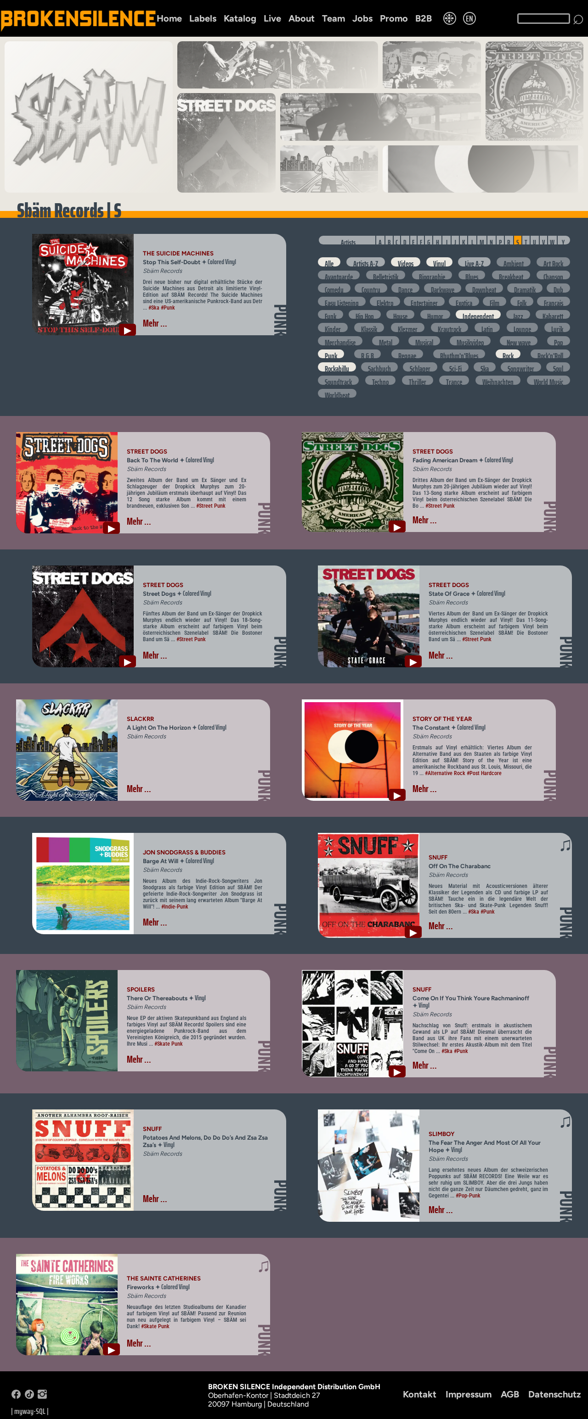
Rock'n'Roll (550, 354)
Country (371, 288)
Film (494, 301)
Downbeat (484, 288)
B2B (423, 18)
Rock (508, 354)
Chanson (553, 275)
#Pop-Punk (468, 1195)
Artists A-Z (365, 262)
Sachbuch (379, 367)
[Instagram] (42, 1396)
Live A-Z (474, 262)
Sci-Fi (455, 367)
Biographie (432, 275)
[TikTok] (29, 1396)
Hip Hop (365, 314)
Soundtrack (338, 380)
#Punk (168, 308)
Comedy (334, 288)
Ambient (513, 262)
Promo (394, 18)
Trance (454, 380)
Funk (330, 314)
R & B (367, 354)
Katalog (240, 18)
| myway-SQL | (30, 1411)
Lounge (522, 327)
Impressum (469, 1394)
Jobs (362, 18)
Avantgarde (339, 275)
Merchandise (340, 341)
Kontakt (419, 1394)
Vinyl (439, 262)
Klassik (369, 327)
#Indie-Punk (174, 907)
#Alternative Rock (445, 773)
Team (333, 18)
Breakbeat (511, 275)
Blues (471, 275)
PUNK (281, 320)
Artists (348, 240)
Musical (424, 341)
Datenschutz (554, 1394)
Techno (380, 380)
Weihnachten (498, 380)
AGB (510, 1394)
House (400, 314)
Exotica (464, 301)
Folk (521, 301)
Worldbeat (337, 393)
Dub (558, 288)
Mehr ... (155, 323)
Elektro (385, 301)
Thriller (417, 380)
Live (272, 18)
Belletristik (385, 275)
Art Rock (553, 262)
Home (169, 18)
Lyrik (557, 327)
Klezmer (408, 327)
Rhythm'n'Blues (459, 354)
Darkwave (442, 288)
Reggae (407, 354)
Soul (558, 367)
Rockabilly (337, 367)
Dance (405, 288)
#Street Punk (211, 506)
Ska (485, 367)
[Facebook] (16, 1396)
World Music (548, 380)
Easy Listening (342, 301)
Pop (558, 341)
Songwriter (521, 367)
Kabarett (553, 314)
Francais (553, 301)
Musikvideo (470, 341)
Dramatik (525, 288)
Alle (329, 262)
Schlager (420, 367)
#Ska (153, 308)
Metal (385, 341)
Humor (435, 314)
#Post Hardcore (484, 773)
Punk (331, 354)
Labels (202, 18)
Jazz (518, 314)
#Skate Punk (168, 1044)
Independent (478, 314)
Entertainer (424, 301)
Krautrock (449, 327)
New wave (519, 341)
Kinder (333, 327)
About (301, 18)
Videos (405, 262)
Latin (487, 327)
